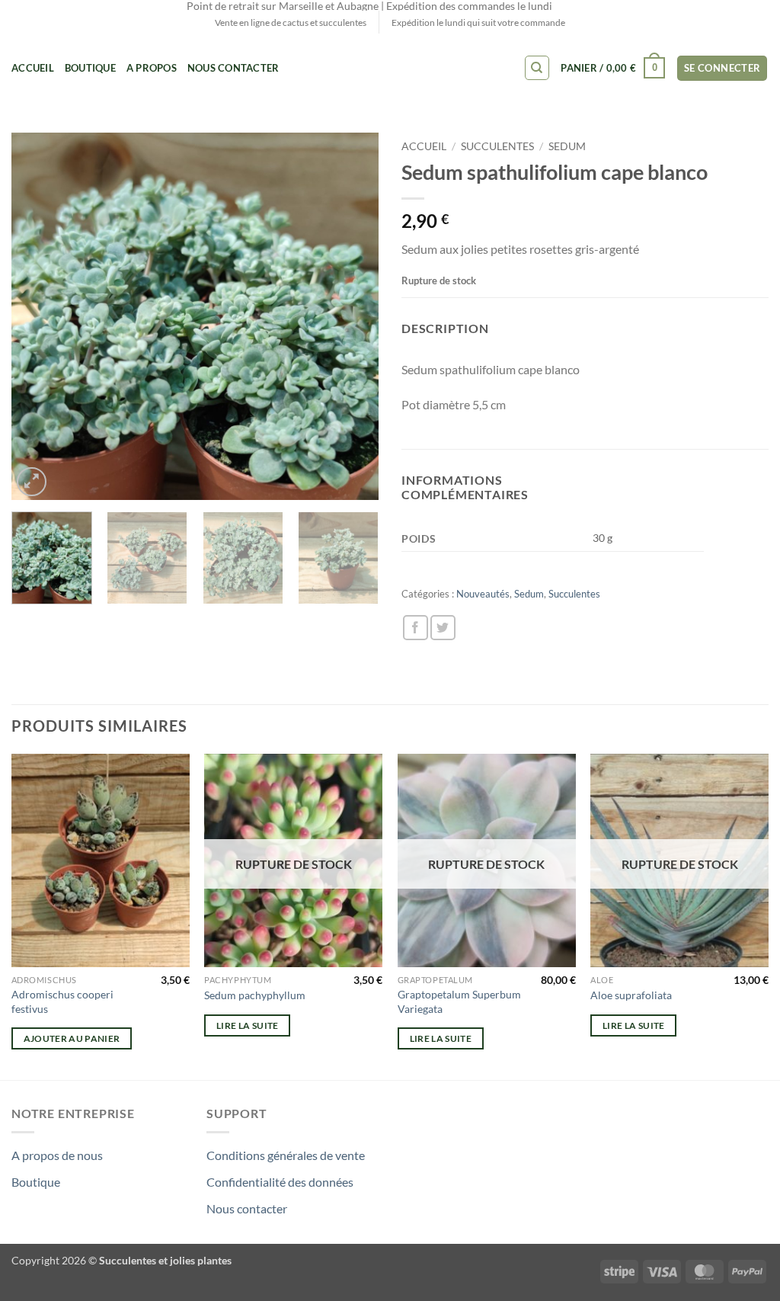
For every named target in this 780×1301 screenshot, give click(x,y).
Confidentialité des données (279, 1181)
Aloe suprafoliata (631, 995)
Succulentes (497, 146)
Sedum (567, 146)
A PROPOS (151, 68)
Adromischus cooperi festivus (62, 1001)
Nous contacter (246, 1208)
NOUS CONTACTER (233, 68)
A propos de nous (57, 1155)
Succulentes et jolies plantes (165, 1260)
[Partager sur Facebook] (415, 627)
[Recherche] (537, 68)
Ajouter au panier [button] (72, 1038)
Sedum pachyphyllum (254, 995)
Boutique (90, 68)
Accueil (32, 68)
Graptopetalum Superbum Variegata (459, 1001)
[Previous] (38, 316)
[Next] (352, 316)
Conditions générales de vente (285, 1155)
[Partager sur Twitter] (443, 627)
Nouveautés (483, 594)
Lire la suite (247, 1025)
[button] (613, 68)
